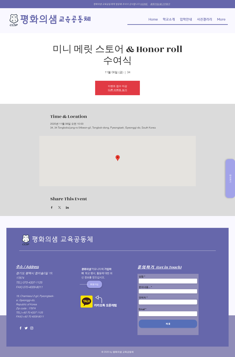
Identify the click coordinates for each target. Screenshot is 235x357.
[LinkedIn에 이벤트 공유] (67, 207)
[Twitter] (26, 328)
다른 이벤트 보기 (117, 89)
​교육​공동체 (75, 19)
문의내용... (144, 287)
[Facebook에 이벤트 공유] (51, 207)
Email (142, 309)
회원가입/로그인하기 (160, 4)
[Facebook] (21, 328)
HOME (144, 4)
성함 (141, 276)
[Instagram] (32, 328)
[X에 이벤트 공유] (59, 207)
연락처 (142, 297)
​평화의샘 (39, 19)
